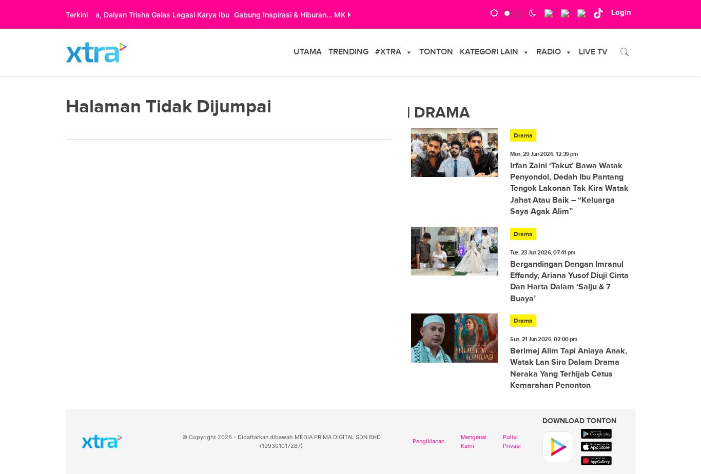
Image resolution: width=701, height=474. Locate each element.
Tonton (436, 52)
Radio (548, 52)
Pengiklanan (428, 441)
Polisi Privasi (512, 441)
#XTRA (388, 52)
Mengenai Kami (473, 441)
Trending (348, 52)
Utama (308, 52)
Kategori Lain (489, 52)
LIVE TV (593, 52)
